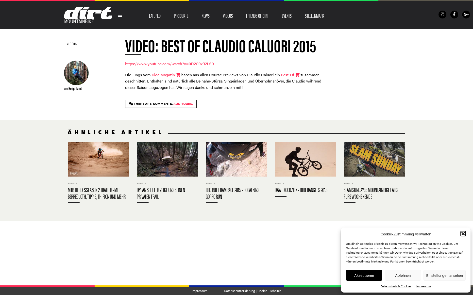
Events (287, 15)
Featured (154, 15)
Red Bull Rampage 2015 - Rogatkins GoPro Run (236, 173)
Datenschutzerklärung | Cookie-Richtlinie (252, 291)
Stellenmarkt (315, 15)
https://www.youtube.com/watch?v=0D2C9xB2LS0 (169, 63)
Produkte (181, 15)
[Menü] (120, 15)
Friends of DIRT (257, 15)
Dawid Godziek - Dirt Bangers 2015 (305, 170)
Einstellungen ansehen (444, 275)
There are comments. (163, 103)
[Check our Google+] (466, 14)
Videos (228, 15)
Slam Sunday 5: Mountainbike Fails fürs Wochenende (374, 173)
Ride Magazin (164, 75)
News (206, 15)
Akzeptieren (364, 275)
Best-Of (288, 75)
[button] (463, 233)
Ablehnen (403, 275)
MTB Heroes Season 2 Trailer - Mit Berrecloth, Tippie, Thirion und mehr (98, 173)
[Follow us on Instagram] (442, 14)
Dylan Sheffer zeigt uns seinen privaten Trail (167, 173)
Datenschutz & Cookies (396, 286)
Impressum (423, 286)
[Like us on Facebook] (454, 14)
